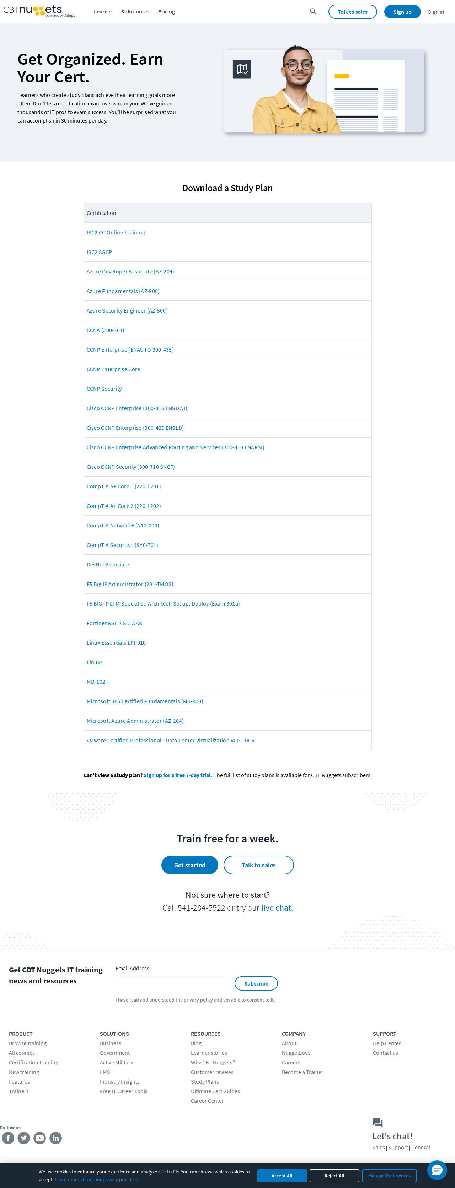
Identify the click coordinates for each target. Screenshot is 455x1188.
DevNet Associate (108, 564)
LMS (105, 1071)
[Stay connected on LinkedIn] (56, 1140)
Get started (189, 865)
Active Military (116, 1062)
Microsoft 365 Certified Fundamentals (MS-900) (145, 701)
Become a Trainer (302, 1071)
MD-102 (96, 681)
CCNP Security (104, 388)
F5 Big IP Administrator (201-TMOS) (130, 583)
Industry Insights (120, 1081)
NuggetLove (296, 1052)
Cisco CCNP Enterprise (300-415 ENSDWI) (137, 408)
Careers (291, 1062)
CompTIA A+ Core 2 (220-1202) (124, 505)
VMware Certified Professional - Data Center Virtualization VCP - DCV (171, 740)
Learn (101, 11)
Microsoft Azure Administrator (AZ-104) (135, 720)
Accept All (282, 1175)
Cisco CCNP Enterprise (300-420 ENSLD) (135, 427)
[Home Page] (39, 11)
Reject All (334, 1175)
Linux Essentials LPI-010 (116, 642)
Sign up (403, 11)
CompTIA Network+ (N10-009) (123, 525)
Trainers (19, 1091)
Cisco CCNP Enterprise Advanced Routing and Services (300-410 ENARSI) (175, 447)
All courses (22, 1052)
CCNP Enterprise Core (113, 369)
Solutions (133, 11)
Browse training (28, 1043)
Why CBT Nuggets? (213, 1062)
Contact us (385, 1052)
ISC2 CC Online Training (116, 232)
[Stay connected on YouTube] (40, 1140)
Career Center (207, 1100)
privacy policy (198, 1000)
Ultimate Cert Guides (215, 1091)
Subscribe (256, 983)
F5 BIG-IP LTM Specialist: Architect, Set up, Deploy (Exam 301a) (163, 603)
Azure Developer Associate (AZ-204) (131, 271)
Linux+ (95, 662)
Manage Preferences (389, 1175)
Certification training (33, 1062)
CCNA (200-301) (106, 329)
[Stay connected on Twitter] (24, 1140)
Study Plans (205, 1081)
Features (19, 1081)
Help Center (387, 1043)
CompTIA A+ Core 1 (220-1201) (124, 486)
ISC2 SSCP (99, 251)
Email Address (132, 968)
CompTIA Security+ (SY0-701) (123, 544)
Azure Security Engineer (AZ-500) (127, 310)
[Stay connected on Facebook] (8, 1140)
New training (24, 1071)
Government (115, 1052)
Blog (196, 1043)
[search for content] (313, 11)
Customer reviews (212, 1071)
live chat (276, 907)
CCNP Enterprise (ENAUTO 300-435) (130, 349)
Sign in (436, 11)
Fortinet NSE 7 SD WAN (115, 622)
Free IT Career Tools (124, 1091)
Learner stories (209, 1052)
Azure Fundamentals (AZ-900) (123, 290)
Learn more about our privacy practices (96, 1179)
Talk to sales (353, 11)
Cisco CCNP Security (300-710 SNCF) (131, 466)
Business (110, 1043)
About (289, 1043)
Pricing (166, 11)
